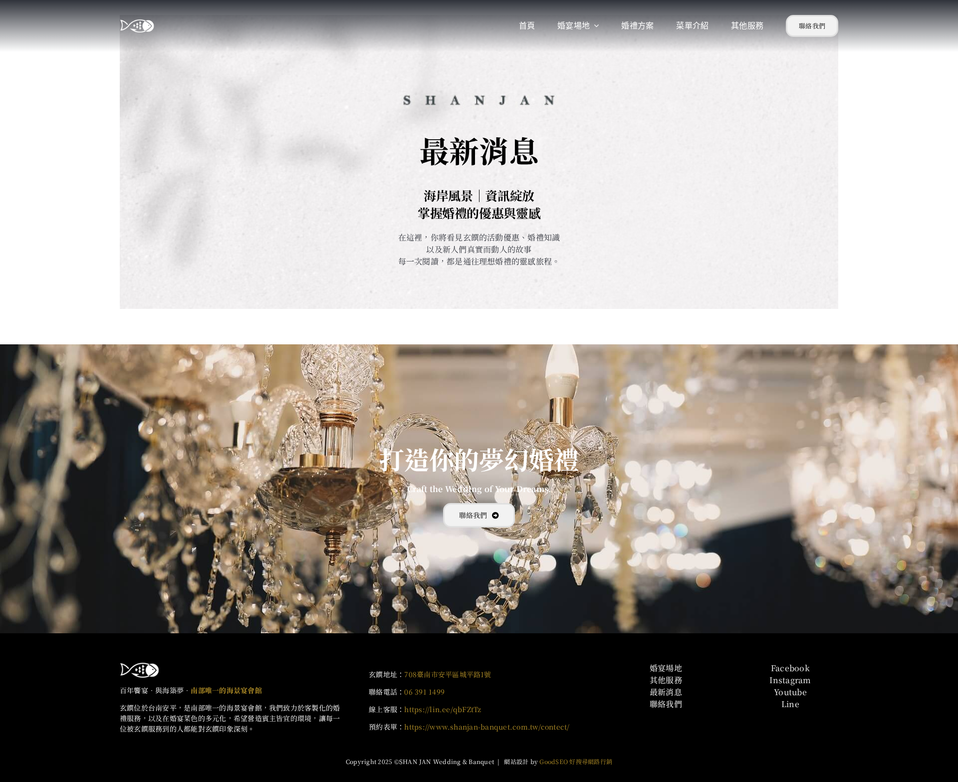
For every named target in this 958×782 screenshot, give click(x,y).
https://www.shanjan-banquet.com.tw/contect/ (486, 727)
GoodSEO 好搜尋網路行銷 (575, 761)
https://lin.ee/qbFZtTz (442, 709)
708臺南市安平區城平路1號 (447, 674)
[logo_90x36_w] (140, 666)
